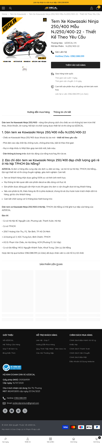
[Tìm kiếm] (10, 8)
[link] (17, 315)
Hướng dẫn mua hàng (38, 112)
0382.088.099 (20, 398)
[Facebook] (5, 410)
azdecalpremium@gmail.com (26, 403)
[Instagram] (11, 410)
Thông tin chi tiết (62, 112)
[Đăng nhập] (91, 8)
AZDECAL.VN (70, 43)
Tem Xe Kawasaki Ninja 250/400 (18, 14)
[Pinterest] (18, 410)
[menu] (3, 8)
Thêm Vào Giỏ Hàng (76, 65)
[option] (24, 40)
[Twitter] (25, 410)
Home (4, 14)
